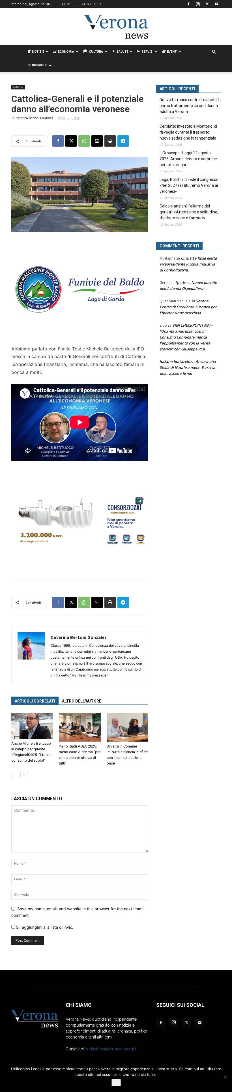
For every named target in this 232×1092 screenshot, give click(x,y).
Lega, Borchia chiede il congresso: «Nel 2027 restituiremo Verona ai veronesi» (189, 185)
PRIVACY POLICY (88, 4)
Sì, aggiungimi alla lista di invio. (44, 927)
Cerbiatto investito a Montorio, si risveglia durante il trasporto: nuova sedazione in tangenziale (188, 132)
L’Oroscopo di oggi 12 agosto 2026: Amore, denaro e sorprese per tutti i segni (188, 159)
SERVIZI (18, 86)
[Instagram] (198, 4)
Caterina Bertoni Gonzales (34, 118)
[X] (207, 4)
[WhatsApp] (84, 141)
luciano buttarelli (175, 361)
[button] (214, 52)
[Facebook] (188, 4)
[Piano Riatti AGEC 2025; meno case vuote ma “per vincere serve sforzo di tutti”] (79, 727)
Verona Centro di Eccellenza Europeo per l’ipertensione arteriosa (188, 306)
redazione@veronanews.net (111, 1049)
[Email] (97, 141)
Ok (116, 1082)
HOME (66, 4)
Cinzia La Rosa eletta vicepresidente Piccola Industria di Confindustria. (188, 264)
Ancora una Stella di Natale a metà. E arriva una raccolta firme (188, 367)
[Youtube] (216, 4)
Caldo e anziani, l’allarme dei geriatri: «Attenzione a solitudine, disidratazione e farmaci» (189, 212)
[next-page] (23, 774)
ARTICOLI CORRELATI (35, 701)
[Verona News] (116, 27)
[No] (225, 1077)
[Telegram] (123, 141)
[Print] (110, 141)
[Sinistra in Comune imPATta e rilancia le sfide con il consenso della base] (127, 727)
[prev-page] (14, 774)
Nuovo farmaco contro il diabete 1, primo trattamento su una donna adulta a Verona (190, 105)
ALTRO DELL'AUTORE (81, 701)
